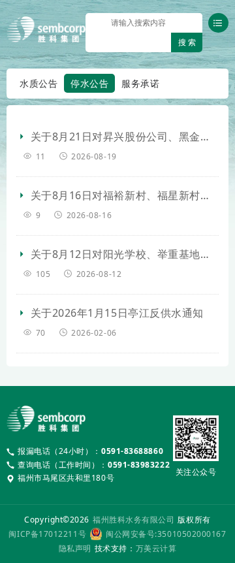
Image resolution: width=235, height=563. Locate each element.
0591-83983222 (139, 464)
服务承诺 (140, 83)
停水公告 (89, 83)
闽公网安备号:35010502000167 (166, 533)
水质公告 (38, 83)
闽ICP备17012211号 (47, 533)
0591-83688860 (132, 451)
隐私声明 (75, 548)
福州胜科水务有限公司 (133, 519)
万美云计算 (156, 548)
